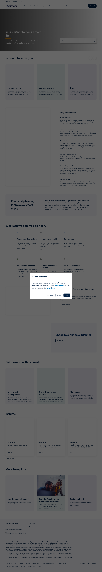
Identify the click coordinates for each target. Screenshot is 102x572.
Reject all (59, 295)
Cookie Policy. (51, 288)
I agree (67, 295)
